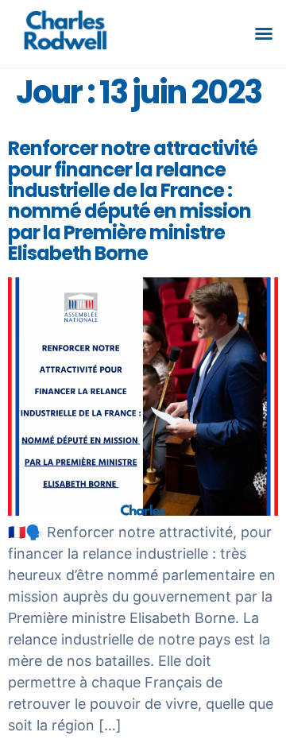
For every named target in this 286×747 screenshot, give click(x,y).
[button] (263, 33)
